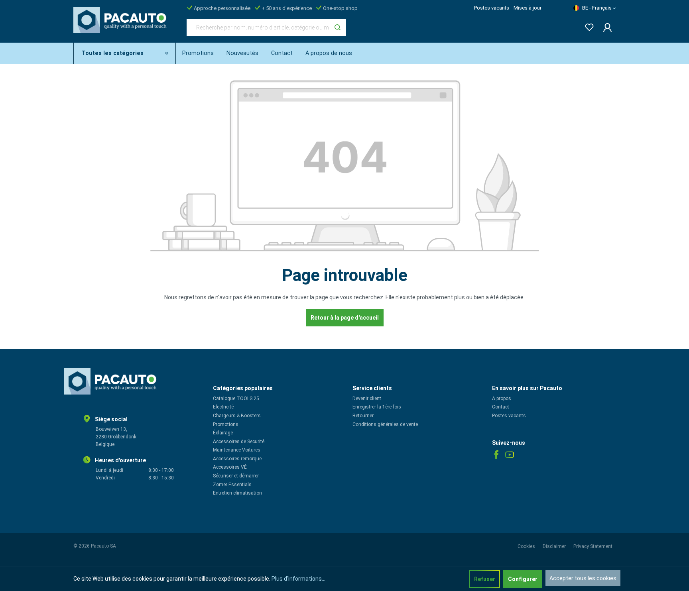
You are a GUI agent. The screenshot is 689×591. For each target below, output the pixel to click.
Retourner (363, 415)
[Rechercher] (337, 27)
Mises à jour (527, 8)
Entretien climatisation (237, 493)
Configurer (522, 579)
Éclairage (223, 433)
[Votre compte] (605, 27)
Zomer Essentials (232, 484)
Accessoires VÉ (230, 467)
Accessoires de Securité (238, 441)
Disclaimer (555, 546)
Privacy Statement (592, 546)
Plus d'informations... (298, 578)
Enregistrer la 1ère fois (376, 407)
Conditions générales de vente (385, 424)
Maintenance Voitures (236, 450)
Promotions (225, 424)
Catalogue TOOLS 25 (236, 398)
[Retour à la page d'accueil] (122, 26)
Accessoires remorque (237, 458)
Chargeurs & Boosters (237, 415)
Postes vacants (491, 8)
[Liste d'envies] (587, 26)
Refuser (484, 579)
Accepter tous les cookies (582, 578)
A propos (501, 398)
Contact (500, 407)
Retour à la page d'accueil (345, 317)
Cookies (527, 546)
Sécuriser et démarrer (236, 476)
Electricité (223, 407)
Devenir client (366, 398)
